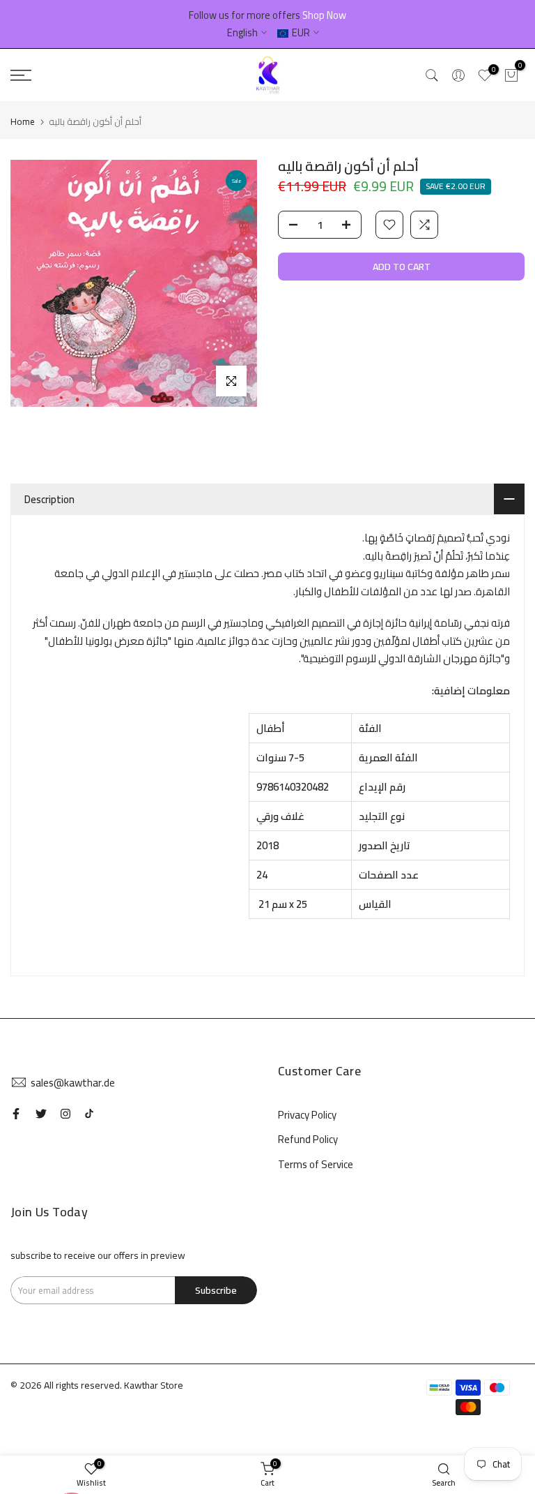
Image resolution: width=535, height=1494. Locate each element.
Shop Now (324, 15)
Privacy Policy (307, 1115)
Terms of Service (315, 1164)
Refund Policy (308, 1139)
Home (22, 121)
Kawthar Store (153, 1385)
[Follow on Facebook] (16, 1113)
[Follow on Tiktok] (89, 1113)
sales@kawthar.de (73, 1083)
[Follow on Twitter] (41, 1113)
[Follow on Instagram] (65, 1113)
